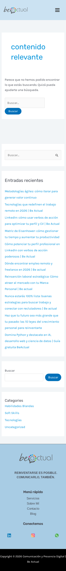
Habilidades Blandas (19, 406)
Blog (33, 513)
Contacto (33, 508)
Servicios (33, 498)
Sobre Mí (33, 503)
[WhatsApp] (57, 533)
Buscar (10, 370)
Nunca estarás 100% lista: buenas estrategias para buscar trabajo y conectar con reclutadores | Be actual (31, 302)
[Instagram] (33, 533)
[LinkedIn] (9, 533)
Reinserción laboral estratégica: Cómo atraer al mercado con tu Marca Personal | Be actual (31, 283)
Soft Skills (12, 413)
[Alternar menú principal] (58, 10)
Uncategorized (15, 427)
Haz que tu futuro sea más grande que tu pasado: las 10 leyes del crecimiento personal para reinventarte (32, 322)
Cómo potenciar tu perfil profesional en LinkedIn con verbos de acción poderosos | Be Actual (32, 250)
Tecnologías (13, 420)
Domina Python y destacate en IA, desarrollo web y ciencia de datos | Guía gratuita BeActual (32, 341)
